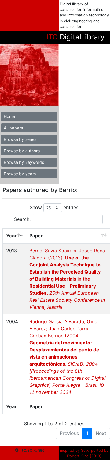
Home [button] (9, 116)
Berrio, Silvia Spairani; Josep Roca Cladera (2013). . (67, 279)
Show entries (54, 207)
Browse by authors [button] (22, 150)
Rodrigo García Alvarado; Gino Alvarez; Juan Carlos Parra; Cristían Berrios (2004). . (67, 357)
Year (11, 236)
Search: (22, 219)
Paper (36, 236)
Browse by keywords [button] (24, 162)
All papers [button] (13, 127)
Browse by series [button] (20, 139)
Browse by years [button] (20, 173)
